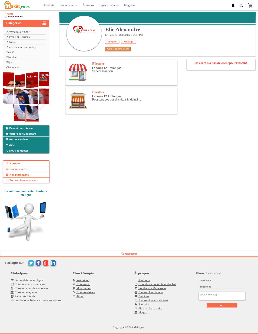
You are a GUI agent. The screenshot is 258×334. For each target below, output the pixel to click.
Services (143, 296)
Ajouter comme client (118, 49)
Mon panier (83, 288)
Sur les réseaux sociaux (24, 180)
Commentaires (68, 5)
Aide (12, 144)
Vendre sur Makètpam (22, 133)
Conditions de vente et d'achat (157, 284)
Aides (80, 296)
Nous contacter (18, 150)
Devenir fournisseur (21, 128)
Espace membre (109, 5)
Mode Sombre (15, 16)
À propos (88, 5)
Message (128, 42)
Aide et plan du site (150, 308)
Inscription (82, 280)
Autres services (18, 139)
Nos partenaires (19, 174)
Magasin (129, 5)
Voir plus (112, 42)
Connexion (83, 284)
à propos (14, 163)
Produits (49, 5)
